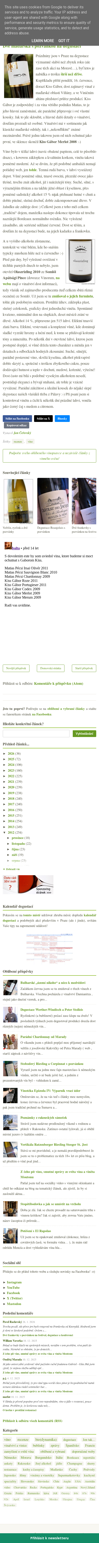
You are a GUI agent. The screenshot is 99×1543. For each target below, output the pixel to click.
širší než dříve (71, 74)
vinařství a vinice (15, 1445)
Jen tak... (89, 1439)
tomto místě (31, 915)
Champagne (74, 1463)
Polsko (19, 1493)
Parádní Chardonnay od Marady (43, 1036)
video (7, 1487)
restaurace (10, 1469)
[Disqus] (49, 598)
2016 (11, 809)
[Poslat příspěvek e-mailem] (32, 433)
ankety (8, 1463)
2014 (11, 821)
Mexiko (54, 1499)
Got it (64, 41)
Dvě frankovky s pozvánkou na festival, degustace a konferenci (38, 1335)
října (16, 849)
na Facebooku (41, 714)
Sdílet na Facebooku (17, 419)
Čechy (73, 1469)
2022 (11, 775)
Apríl (16, 1499)
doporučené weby (83, 1451)
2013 (11, 826)
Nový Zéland (88, 1487)
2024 (11, 764)
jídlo (59, 1463)
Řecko (33, 1487)
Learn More (43, 41)
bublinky (38, 1445)
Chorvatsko (20, 1487)
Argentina (71, 1487)
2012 (11, 832)
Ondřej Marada (12, 1359)
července (18, 866)
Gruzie (8, 1493)
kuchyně (89, 1475)
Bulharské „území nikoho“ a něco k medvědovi (52, 982)
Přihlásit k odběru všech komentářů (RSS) (32, 1420)
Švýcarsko (9, 1505)
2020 (11, 787)
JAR (55, 1493)
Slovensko (27, 1481)
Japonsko (10, 1475)
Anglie (67, 1481)
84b (76, 1493)
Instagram (12, 1282)
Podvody (89, 1469)
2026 (11, 753)
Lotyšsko (39, 1499)
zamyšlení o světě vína (19, 1451)
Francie (90, 1445)
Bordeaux (73, 1458)
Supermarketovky (69, 1475)
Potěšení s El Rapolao (35, 1230)
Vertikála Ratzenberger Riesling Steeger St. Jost (54, 1144)
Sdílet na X (43, 419)
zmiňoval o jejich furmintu (72, 296)
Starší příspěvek (84, 668)
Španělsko (72, 1445)
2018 (11, 798)
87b (84, 1493)
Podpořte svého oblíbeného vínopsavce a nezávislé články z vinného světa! (49, 455)
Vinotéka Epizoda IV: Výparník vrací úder (50, 1090)
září (15, 854)
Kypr (60, 1487)
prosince (18, 837)
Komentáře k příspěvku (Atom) (58, 683)
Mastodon (12, 1303)
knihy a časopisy (33, 1469)
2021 (11, 781)
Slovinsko (43, 1481)
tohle (33, 169)
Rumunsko (34, 1493)
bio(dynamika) (46, 1439)
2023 (11, 770)
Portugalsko (47, 1487)
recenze (18, 441)
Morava (26, 1457)
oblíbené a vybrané (53, 1451)
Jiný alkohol (43, 1463)
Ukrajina (67, 1499)
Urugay (81, 1499)
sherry (91, 1463)
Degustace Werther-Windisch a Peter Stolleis (51, 1009)
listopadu (19, 843)
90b (93, 1493)
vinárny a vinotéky (42, 1475)
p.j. (5, 1378)
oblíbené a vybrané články (66, 708)
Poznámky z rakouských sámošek (43, 1117)
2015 (11, 815)
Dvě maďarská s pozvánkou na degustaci (42, 46)
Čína (92, 1499)
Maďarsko (56, 1469)
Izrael (27, 1499)
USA (78, 1481)
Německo (10, 1457)
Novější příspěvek (16, 668)
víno (30, 441)
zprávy (55, 1445)
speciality (10, 1481)
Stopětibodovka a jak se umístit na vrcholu (50, 1203)
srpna (16, 860)
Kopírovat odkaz (16, 425)
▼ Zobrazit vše (11, 869)
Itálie (59, 1457)
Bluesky (62, 419)
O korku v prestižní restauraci (19, 1410)
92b (6, 1499)
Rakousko (24, 1463)
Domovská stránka (50, 668)
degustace (69, 1439)
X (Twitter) (13, 1298)
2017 (11, 804)
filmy (23, 1475)
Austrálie (90, 1481)
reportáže (89, 1458)
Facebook (11, 1292)
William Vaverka (13, 1340)
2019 (11, 792)
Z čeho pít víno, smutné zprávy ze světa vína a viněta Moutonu (38, 1354)
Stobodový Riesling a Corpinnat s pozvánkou (51, 1063)
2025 (11, 759)
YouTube (11, 1287)
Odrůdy (65, 1493)
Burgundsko (43, 1457)
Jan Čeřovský (22, 433)
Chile (56, 1481)
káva (46, 1493)
